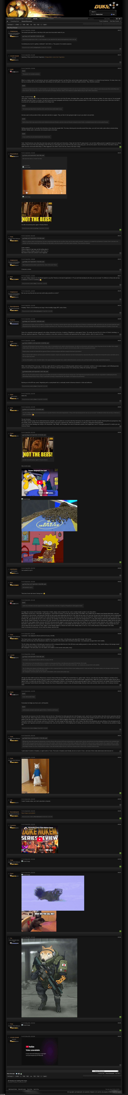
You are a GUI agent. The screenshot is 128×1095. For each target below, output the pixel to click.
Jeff (11, 800)
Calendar (51, 18)
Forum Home (29, 1089)
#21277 (119, 275)
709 (27, 24)
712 (38, 24)
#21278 (119, 290)
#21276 (119, 259)
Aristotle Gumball (14, 55)
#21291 (119, 735)
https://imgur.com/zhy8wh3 (28, 813)
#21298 (119, 937)
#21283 (119, 406)
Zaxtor (11, 433)
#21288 (119, 633)
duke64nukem (13, 569)
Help (113, 14)
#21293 (119, 799)
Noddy (11, 69)
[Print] (19, 1073)
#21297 (119, 872)
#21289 (119, 654)
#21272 (119, 54)
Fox (11, 938)
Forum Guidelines (103, 21)
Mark (11, 276)
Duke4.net (10, 18)
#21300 (119, 1036)
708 (24, 24)
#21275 (119, 235)
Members (42, 18)
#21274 (119, 152)
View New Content (114, 21)
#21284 (119, 432)
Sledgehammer (14, 31)
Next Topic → (118, 1073)
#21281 (119, 340)
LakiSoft (12, 655)
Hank (11, 408)
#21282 (119, 393)
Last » (45, 24)
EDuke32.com (19, 18)
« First (17, 24)
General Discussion (27, 21)
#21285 (119, 568)
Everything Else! (15, 21)
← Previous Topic (100, 1073)
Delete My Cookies (22, 1089)
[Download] (21, 1073)
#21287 (119, 600)
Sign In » (94, 11)
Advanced (117, 19)
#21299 (119, 1022)
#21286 (119, 581)
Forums (35, 18)
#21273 (119, 68)
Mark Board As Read (13, 1089)
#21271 (119, 30)
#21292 (119, 757)
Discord (28, 18)
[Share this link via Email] (16, 1073)
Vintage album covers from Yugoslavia (54, 57)
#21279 (119, 305)
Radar (11, 341)
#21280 (119, 318)
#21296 (119, 859)
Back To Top (36, 1089)
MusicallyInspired (14, 306)
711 (34, 24)
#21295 (119, 824)
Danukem (12, 319)
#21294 (119, 810)
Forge (11, 236)
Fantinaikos (13, 825)
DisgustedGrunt (14, 153)
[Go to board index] (38, 8)
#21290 (119, 691)
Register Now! (99, 14)
